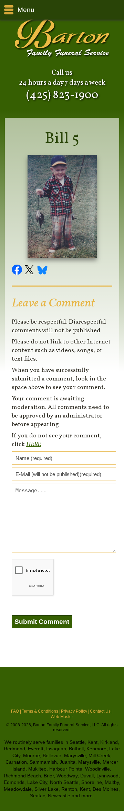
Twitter (30, 271)
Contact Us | (101, 711)
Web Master (62, 716)
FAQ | (16, 711)
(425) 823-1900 (62, 95)
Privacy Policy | (75, 711)
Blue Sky (43, 271)
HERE (33, 444)
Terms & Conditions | (41, 711)
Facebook (18, 271)
